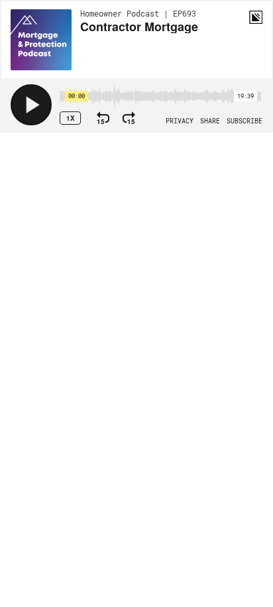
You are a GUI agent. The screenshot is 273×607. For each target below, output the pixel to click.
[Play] (31, 104)
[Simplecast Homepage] (256, 17)
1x (70, 118)
